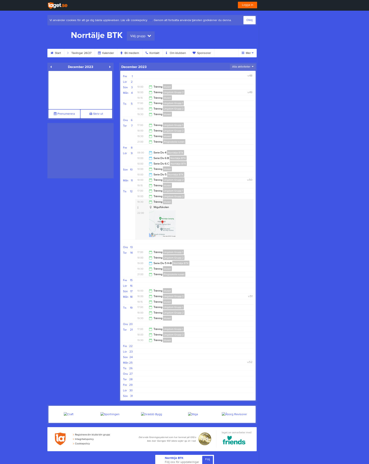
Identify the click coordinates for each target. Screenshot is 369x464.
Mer (248, 53)
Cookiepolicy (82, 443)
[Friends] (234, 441)
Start (57, 53)
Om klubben (177, 53)
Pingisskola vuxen (174, 141)
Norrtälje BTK (175, 152)
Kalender (107, 53)
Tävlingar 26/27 (80, 53)
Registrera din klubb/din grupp (92, 434)
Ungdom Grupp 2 (174, 92)
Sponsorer (203, 53)
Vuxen (167, 86)
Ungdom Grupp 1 (173, 103)
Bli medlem (131, 53)
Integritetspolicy (84, 439)
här (150, 20)
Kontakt (154, 53)
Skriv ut (97, 114)
